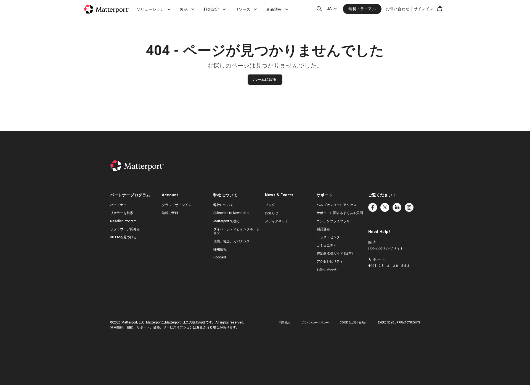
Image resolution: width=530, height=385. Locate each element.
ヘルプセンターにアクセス (336, 205)
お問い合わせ (397, 9)
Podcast (219, 257)
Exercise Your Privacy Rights (399, 322)
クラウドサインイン (177, 205)
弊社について (223, 205)
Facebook (372, 207)
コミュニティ (326, 245)
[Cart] (440, 9)
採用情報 (220, 249)
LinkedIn (397, 207)
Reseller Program (123, 221)
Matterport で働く (226, 221)
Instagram (409, 207)
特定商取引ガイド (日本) (335, 253)
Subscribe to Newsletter (231, 213)
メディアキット (276, 221)
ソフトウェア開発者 (125, 229)
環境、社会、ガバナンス (231, 241)
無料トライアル (362, 8)
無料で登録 (170, 213)
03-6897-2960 (385, 248)
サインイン (423, 9)
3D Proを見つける (123, 237)
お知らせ (271, 213)
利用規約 (284, 322)
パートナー (118, 205)
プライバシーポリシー (315, 322)
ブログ (270, 205)
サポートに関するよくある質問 (340, 213)
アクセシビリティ (330, 261)
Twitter (384, 207)
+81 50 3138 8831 (390, 265)
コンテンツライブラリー (335, 221)
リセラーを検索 (121, 213)
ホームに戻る (265, 79)
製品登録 (323, 229)
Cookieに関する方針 (353, 322)
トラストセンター (330, 237)
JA (329, 8)
